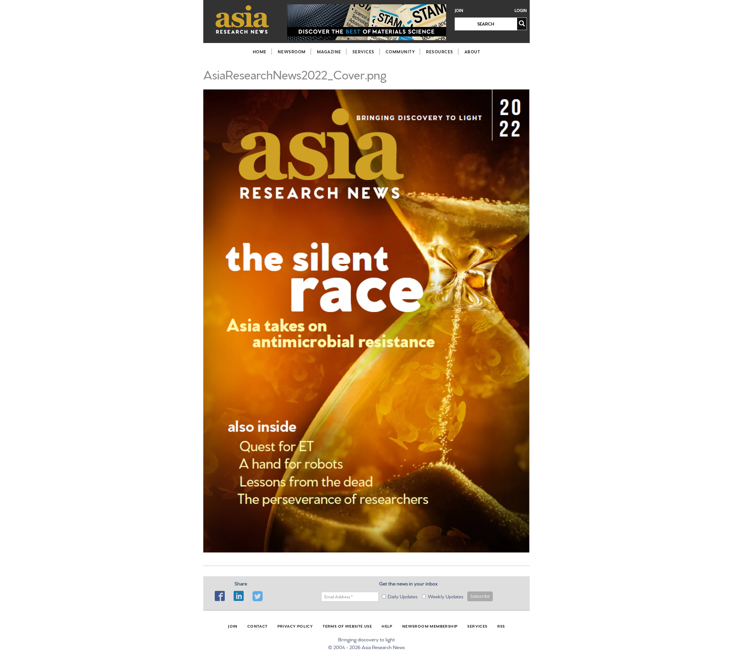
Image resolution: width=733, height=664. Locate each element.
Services (363, 51)
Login (521, 10)
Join (459, 10)
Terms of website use (347, 626)
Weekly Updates (445, 596)
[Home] (242, 19)
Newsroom (292, 51)
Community (400, 51)
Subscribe (480, 596)
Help (387, 626)
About (472, 51)
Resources (439, 51)
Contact (257, 626)
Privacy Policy (295, 626)
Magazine (329, 51)
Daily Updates (402, 596)
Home (260, 51)
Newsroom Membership (430, 626)
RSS (501, 626)
